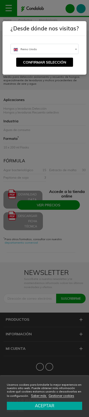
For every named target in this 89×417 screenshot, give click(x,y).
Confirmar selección (44, 62)
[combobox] (44, 49)
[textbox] (45, 49)
